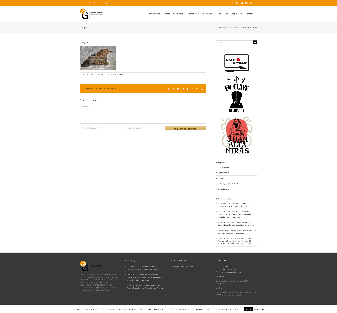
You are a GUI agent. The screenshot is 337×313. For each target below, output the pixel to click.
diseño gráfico (224, 167)
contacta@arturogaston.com (110, 3)
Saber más (259, 309)
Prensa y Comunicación (228, 183)
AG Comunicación (89, 74)
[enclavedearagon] (236, 77)
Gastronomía (223, 172)
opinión (221, 178)
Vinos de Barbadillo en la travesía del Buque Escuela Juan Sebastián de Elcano (236, 223)
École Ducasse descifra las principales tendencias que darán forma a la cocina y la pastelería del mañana (236, 214)
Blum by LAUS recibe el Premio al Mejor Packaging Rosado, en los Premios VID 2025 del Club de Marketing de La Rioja (235, 241)
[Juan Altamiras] (236, 116)
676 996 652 (227, 266)
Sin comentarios (119, 74)
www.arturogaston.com (231, 272)
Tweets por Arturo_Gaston (181, 266)
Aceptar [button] (249, 309)
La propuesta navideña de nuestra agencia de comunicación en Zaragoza (237, 231)
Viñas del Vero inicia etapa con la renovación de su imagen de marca (233, 204)
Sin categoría (223, 189)
